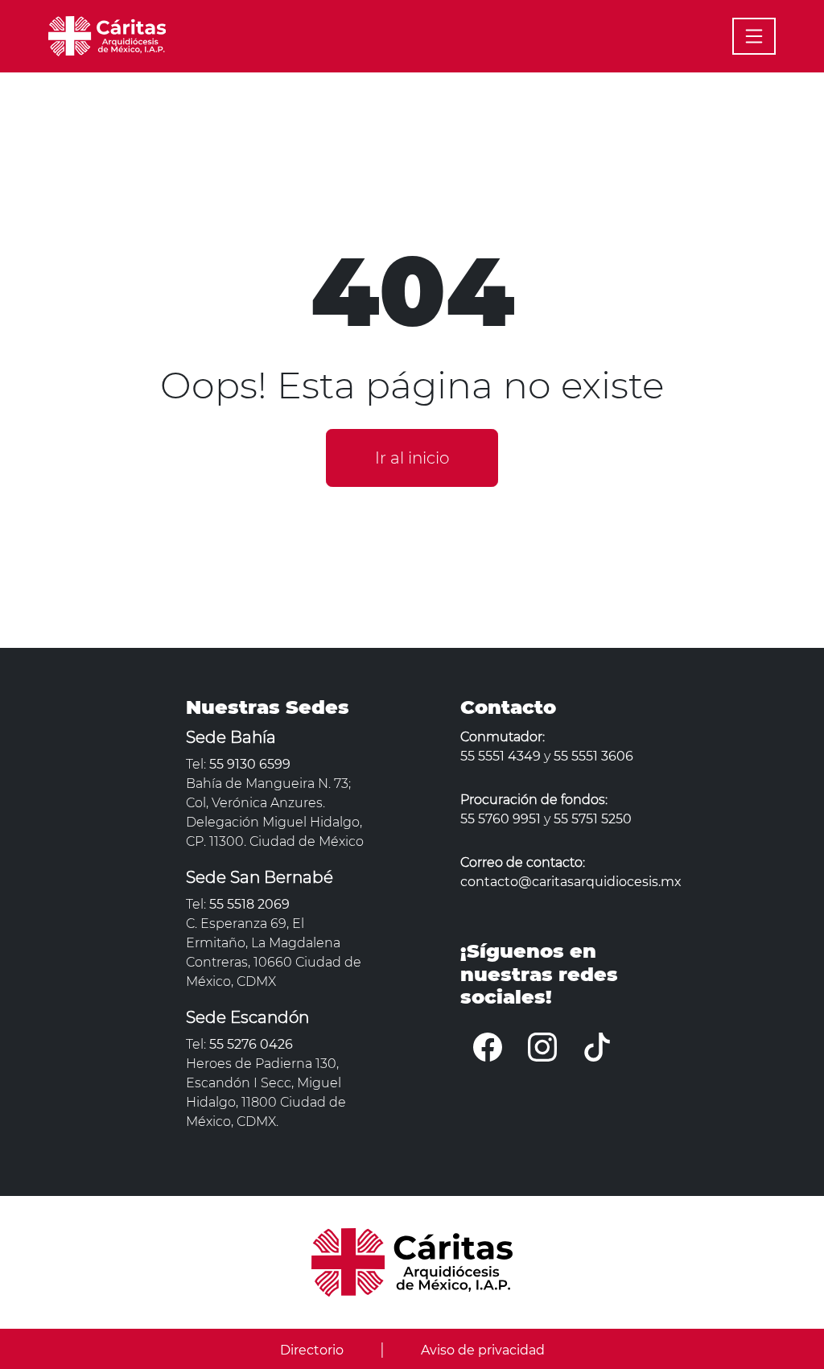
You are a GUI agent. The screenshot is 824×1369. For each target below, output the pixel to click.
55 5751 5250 (593, 819)
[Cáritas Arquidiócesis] (107, 34)
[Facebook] (487, 1046)
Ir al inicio (412, 458)
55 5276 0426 (251, 1044)
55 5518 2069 (249, 904)
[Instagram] (542, 1046)
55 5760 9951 (500, 819)
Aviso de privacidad (483, 1350)
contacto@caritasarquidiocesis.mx (571, 881)
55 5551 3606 (593, 756)
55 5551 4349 (500, 756)
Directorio (312, 1350)
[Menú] (754, 36)
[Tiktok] (597, 1046)
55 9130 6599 (249, 764)
